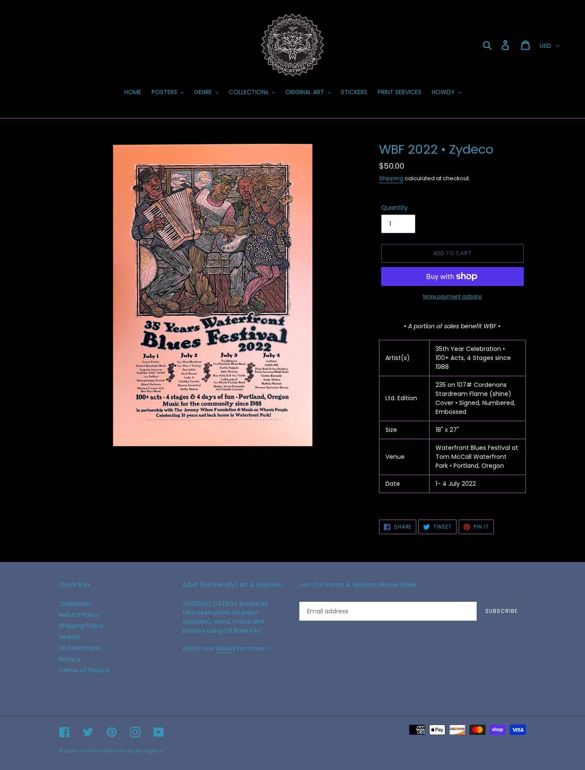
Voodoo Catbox (97, 750)
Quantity (394, 207)
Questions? (76, 603)
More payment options (452, 296)
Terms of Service (84, 670)
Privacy (70, 659)
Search (69, 637)
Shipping (391, 178)
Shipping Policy (81, 625)
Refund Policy (79, 614)
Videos (226, 648)
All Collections (80, 648)
